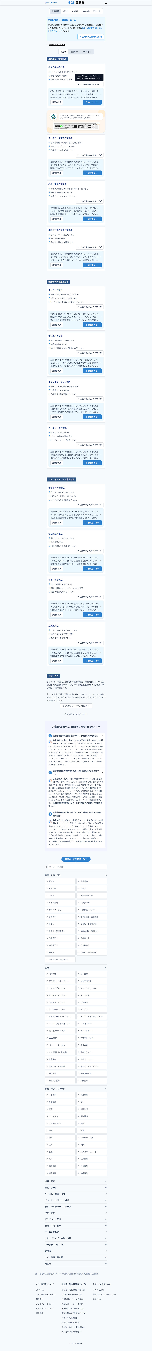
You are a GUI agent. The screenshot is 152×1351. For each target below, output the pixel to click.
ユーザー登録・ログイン (46, 1294)
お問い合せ (97, 1299)
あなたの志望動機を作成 (92, 37)
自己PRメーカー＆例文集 (72, 1294)
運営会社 (39, 1313)
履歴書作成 (56, 102)
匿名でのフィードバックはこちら (76, 706)
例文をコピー (93, 102)
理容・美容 (50, 1213)
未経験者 (74, 52)
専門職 (48, 1251)
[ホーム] (36, 1274)
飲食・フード (51, 1187)
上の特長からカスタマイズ (91, 84)
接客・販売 (50, 1181)
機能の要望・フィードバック (104, 1294)
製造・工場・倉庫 (53, 1225)
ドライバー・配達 (53, 1219)
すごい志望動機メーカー (49, 1274)
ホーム (41, 1290)
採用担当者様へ (51, 2)
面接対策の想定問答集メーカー (74, 1313)
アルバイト (86, 52)
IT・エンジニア (52, 1232)
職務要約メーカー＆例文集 (72, 1304)
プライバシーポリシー (45, 1304)
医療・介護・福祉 (53, 875)
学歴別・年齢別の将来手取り (73, 1327)
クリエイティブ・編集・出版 (58, 1238)
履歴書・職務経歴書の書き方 (73, 1290)
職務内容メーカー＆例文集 (72, 1308)
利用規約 (39, 1299)
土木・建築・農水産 (54, 1257)
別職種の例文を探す (57, 45)
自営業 (48, 1263)
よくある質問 (98, 1290)
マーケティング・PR (54, 1244)
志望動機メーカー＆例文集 (72, 1299)
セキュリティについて (45, 1308)
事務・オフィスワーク (55, 1088)
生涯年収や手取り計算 (71, 1322)
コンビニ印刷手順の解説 (71, 1332)
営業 (47, 967)
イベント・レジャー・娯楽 (57, 1200)
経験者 (63, 52)
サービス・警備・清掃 (55, 1194)
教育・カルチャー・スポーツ (58, 1206)
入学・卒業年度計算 (70, 1318)
